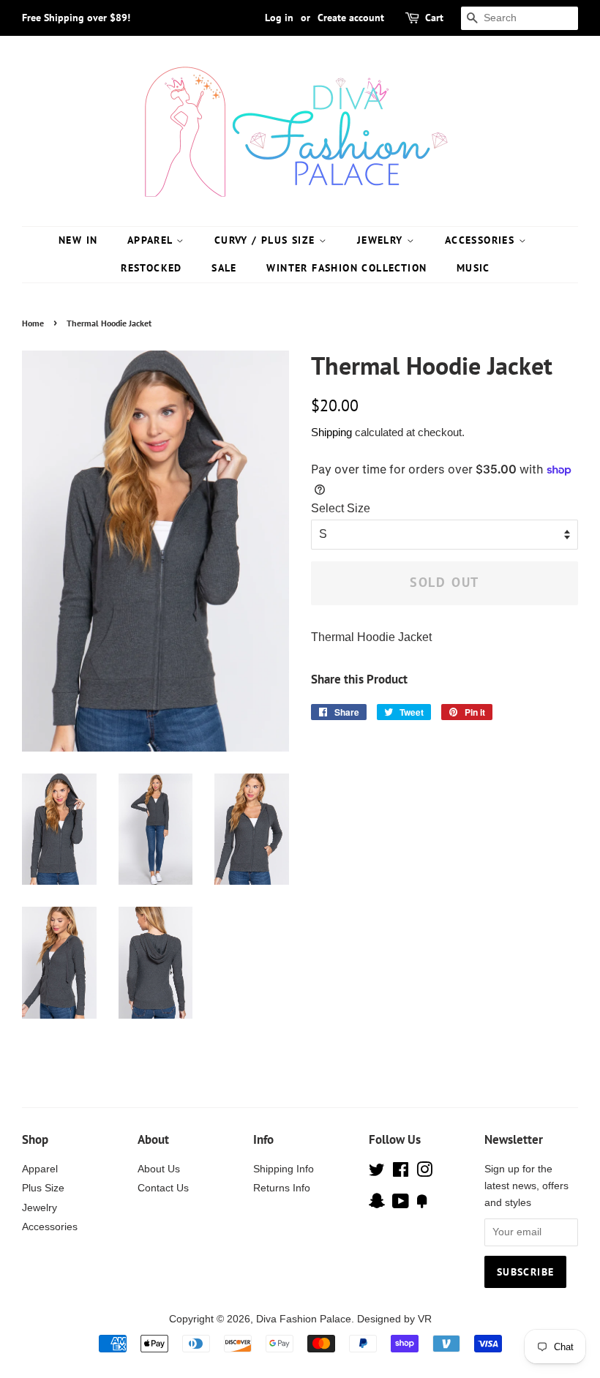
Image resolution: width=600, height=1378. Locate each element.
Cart (434, 17)
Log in (279, 17)
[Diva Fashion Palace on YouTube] (400, 1204)
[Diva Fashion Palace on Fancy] (422, 1204)
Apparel (151, 240)
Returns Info (281, 1188)
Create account (351, 17)
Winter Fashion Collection (346, 267)
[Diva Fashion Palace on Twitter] (377, 1172)
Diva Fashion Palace (303, 1319)
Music (473, 267)
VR (425, 1319)
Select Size (340, 508)
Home (33, 323)
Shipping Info (283, 1169)
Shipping (331, 432)
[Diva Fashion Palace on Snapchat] (377, 1204)
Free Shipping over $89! (76, 17)
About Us (159, 1169)
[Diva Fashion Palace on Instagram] (424, 1172)
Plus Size (43, 1188)
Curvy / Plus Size (266, 240)
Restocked (151, 267)
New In (78, 240)
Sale (224, 267)
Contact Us (163, 1188)
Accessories (482, 240)
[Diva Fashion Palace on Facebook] (400, 1172)
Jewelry (382, 240)
